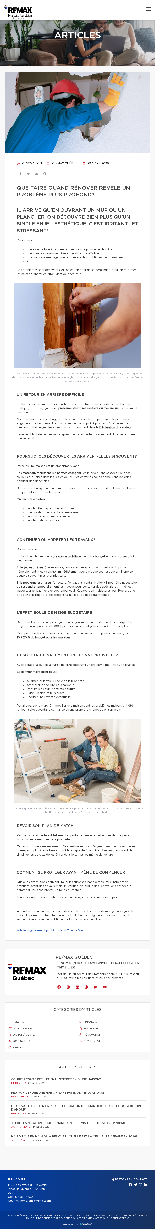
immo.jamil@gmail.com (35, 1201)
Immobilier (91, 1028)
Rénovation (31, 163)
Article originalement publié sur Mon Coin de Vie (50, 930)
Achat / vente (23, 1035)
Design (17, 1047)
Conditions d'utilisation (79, 1218)
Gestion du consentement (112, 1218)
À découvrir (22, 1028)
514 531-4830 (24, 1197)
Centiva (86, 1224)
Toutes (18, 1022)
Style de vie (92, 1041)
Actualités (21, 1041)
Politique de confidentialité (44, 1218)
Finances (90, 1022)
